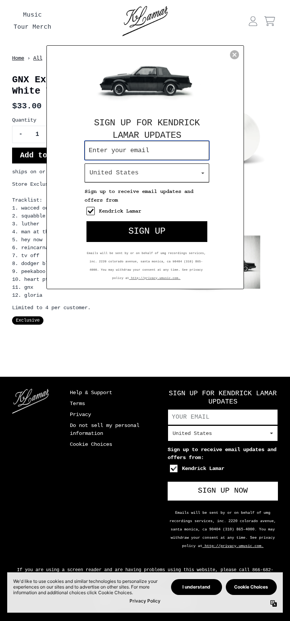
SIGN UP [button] (146, 231)
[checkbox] (147, 211)
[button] (234, 54)
